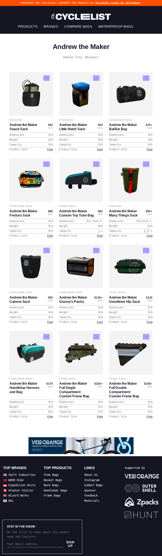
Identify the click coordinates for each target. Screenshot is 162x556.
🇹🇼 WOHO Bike (13, 480)
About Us (91, 474)
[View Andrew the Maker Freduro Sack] (31, 180)
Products (28, 26)
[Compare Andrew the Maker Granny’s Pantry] (96, 250)
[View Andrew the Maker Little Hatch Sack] (81, 94)
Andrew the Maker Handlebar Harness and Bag (24, 388)
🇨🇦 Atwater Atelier (18, 490)
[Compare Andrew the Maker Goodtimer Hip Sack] (146, 250)
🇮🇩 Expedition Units (19, 485)
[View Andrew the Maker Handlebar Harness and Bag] (31, 352)
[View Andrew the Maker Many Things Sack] (131, 180)
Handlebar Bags (120, 120)
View (50, 149)
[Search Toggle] (140, 26)
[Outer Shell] (142, 487)
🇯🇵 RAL (8, 500)
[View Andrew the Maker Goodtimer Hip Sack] (131, 266)
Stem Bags (66, 120)
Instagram (91, 480)
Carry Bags (117, 292)
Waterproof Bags (115, 26)
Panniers (15, 120)
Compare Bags (78, 26)
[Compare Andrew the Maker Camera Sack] (46, 250)
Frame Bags (67, 206)
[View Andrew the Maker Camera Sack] (31, 266)
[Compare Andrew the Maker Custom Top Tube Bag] (96, 164)
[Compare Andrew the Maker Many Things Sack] (146, 164)
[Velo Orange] (81, 445)
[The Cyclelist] (81, 17)
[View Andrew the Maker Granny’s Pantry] (81, 266)
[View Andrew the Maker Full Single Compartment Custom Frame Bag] (81, 352)
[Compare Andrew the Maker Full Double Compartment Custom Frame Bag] (146, 337)
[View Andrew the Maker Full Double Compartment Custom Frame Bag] (131, 352)
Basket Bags (53, 480)
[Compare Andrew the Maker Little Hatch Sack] (96, 78)
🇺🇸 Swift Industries (19, 474)
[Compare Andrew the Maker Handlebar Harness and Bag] (46, 337)
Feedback (91, 495)
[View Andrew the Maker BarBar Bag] (131, 94)
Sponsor (90, 490)
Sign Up (70, 544)
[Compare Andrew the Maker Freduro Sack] (46, 164)
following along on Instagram (117, 3)
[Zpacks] (142, 502)
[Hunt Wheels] (142, 515)
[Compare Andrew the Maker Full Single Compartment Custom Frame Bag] (96, 337)
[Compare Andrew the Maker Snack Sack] (46, 78)
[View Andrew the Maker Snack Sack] (31, 94)
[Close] (76, 525)
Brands (51, 26)
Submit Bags (93, 485)
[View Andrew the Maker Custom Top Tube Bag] (81, 180)
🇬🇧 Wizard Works (16, 495)
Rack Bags (51, 485)
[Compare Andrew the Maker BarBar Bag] (146, 78)
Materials (91, 500)
